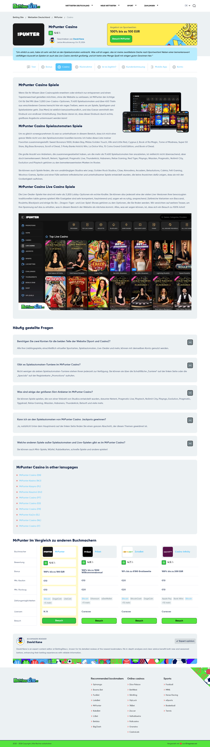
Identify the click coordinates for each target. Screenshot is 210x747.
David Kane (78, 39)
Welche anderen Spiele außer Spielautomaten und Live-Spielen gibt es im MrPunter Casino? (71, 442)
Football (169, 685)
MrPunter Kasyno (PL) (30, 486)
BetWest (133, 690)
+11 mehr (86, 603)
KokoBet (96, 711)
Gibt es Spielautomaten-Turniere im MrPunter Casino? (49, 364)
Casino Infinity (182, 552)
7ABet (132, 706)
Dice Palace (134, 685)
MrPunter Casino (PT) (30, 498)
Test (33, 67)
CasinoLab (134, 732)
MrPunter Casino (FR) (30, 509)
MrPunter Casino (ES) (30, 503)
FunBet (96, 695)
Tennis (168, 711)
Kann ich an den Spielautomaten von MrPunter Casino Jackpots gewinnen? (61, 419)
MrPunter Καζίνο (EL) (29, 515)
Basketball (170, 706)
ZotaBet (139, 552)
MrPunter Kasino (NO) (30, 481)
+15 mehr (126, 603)
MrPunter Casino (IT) (29, 526)
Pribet (98, 552)
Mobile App (160, 67)
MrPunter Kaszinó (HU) (30, 492)
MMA (168, 690)
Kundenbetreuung (135, 67)
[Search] (194, 6)
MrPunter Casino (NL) (30, 520)
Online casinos (135, 678)
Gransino (133, 727)
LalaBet (96, 700)
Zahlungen (149, 6)
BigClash (97, 727)
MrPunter (60, 552)
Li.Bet (95, 716)
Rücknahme (85, 67)
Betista (96, 721)
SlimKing (133, 695)
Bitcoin (47, 599)
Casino (66, 67)
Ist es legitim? (108, 67)
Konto (179, 67)
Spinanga (97, 685)
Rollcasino (134, 721)
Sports (167, 678)
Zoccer (132, 711)
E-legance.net (191, 744)
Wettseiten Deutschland (77, 6)
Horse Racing (172, 695)
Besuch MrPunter (121, 39)
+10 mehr (166, 603)
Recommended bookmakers (107, 678)
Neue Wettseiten (109, 6)
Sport (130, 6)
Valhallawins (135, 716)
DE (186, 6)
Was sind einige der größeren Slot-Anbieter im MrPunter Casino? (55, 392)
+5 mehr (48, 603)
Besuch (59, 621)
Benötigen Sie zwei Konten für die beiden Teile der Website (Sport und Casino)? (63, 341)
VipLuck (133, 700)
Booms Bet (98, 690)
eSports (169, 700)
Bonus (48, 67)
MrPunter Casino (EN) (30, 475)
